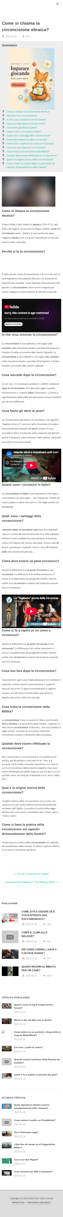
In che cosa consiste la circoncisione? (26, 119)
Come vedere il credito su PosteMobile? (35, 1120)
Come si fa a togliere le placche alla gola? (36, 1074)
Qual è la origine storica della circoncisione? (29, 159)
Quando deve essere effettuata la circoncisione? (31, 155)
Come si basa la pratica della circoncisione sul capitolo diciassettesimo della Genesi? (30, 165)
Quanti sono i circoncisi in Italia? (23, 131)
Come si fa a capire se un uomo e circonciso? (30, 143)
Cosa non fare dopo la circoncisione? (26, 147)
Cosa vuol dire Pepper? (26, 1159)
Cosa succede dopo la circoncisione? (25, 123)
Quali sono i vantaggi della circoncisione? (28, 135)
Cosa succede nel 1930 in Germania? (33, 1171)
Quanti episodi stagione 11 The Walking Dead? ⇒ (31, 882)
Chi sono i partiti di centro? (28, 1047)
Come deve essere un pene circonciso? (26, 139)
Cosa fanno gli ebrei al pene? (21, 127)
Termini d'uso (18, 1203)
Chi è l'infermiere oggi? (26, 1132)
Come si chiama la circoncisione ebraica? (28, 111)
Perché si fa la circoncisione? (21, 115)
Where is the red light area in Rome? (33, 1020)
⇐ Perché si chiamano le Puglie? (32, 874)
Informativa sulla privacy (39, 1203)
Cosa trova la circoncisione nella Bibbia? (27, 151)
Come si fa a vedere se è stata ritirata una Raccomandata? (38, 915)
